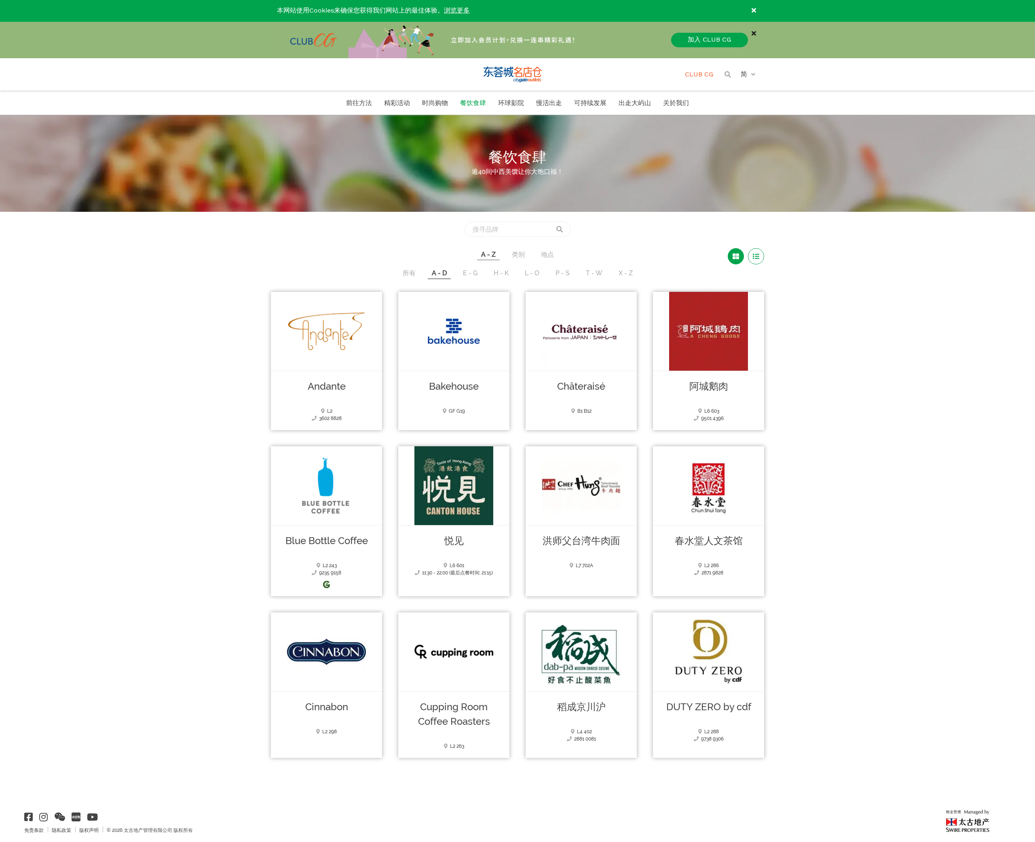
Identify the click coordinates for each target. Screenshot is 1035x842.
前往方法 (359, 103)
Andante (327, 386)
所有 (409, 273)
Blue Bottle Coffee (326, 541)
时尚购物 (435, 103)
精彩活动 (397, 103)
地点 (547, 254)
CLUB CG (699, 74)
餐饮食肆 (473, 103)
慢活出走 (549, 103)
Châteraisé (581, 386)
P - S (563, 273)
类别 (518, 254)
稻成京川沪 (581, 707)
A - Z (488, 254)
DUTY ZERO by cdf (708, 707)
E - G (470, 273)
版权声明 (89, 830)
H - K (501, 273)
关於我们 (676, 103)
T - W (594, 273)
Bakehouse (454, 386)
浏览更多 (457, 10)
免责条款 (34, 830)
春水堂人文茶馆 (709, 541)
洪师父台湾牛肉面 (581, 541)
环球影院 (511, 103)
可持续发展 (590, 103)
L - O (532, 273)
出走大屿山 (635, 103)
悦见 (454, 541)
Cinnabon (326, 707)
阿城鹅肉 (708, 386)
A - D (439, 273)
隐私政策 (61, 830)
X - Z (626, 273)
